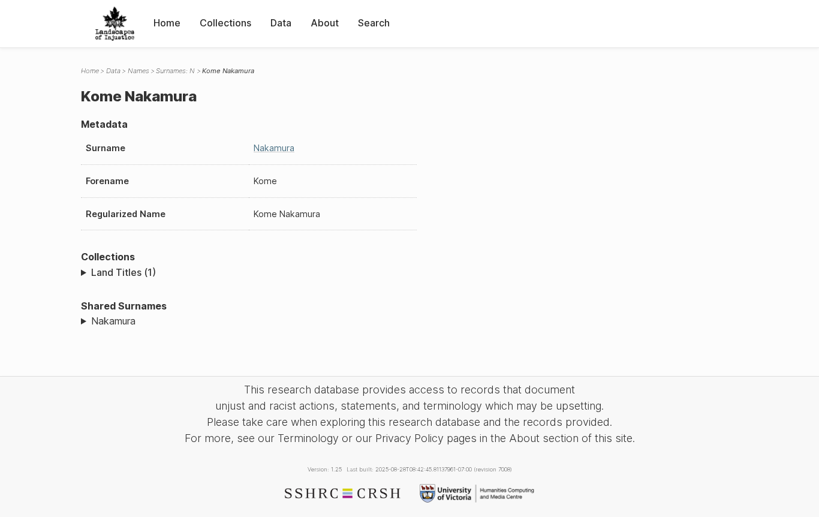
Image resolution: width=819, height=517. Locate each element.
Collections (225, 23)
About (325, 23)
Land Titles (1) (123, 272)
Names (138, 71)
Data (280, 23)
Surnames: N (175, 71)
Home (166, 23)
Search (374, 23)
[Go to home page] (115, 23)
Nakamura (274, 148)
